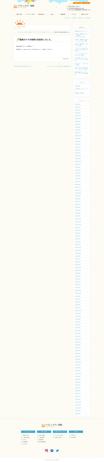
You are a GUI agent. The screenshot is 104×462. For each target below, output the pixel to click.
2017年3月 (77, 330)
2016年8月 (77, 344)
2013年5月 (77, 390)
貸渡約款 (41, 439)
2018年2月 (77, 304)
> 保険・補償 (67, 17)
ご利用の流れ (41, 14)
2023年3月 (77, 181)
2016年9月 (77, 342)
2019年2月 (77, 284)
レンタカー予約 (30, 14)
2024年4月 (77, 144)
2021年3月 (77, 241)
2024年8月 (77, 138)
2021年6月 (77, 233)
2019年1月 (77, 287)
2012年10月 (78, 408)
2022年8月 (77, 198)
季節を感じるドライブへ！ (81, 31)
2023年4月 (77, 178)
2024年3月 (77, 147)
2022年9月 (77, 195)
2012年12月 (78, 402)
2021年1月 (77, 244)
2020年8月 (77, 256)
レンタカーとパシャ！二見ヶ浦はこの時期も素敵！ (58, 66)
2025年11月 (78, 118)
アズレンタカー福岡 (25, 6)
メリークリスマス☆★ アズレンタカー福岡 (81, 54)
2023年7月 (77, 170)
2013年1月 (77, 399)
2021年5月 (77, 236)
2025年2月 (77, 130)
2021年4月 (77, 238)
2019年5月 (77, 279)
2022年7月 (77, 201)
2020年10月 (78, 253)
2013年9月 (77, 385)
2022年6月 (77, 204)
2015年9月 (77, 365)
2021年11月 (78, 221)
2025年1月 (77, 132)
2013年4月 (77, 393)
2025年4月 (77, 124)
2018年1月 (77, 307)
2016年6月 (77, 350)
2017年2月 (77, 333)
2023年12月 (78, 155)
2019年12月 (78, 267)
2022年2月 (77, 216)
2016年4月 (77, 353)
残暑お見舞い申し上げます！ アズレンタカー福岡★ (81, 73)
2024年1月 (77, 153)
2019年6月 (77, 276)
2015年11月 (78, 362)
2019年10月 (78, 270)
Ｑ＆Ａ (24, 439)
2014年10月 (78, 373)
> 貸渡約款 (80, 17)
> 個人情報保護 (86, 17)
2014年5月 (77, 379)
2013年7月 (77, 387)
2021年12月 (78, 218)
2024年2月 (77, 150)
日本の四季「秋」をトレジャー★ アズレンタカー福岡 (81, 59)
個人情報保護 (42, 441)
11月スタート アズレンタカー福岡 (81, 64)
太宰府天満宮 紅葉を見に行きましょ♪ (24, 66)
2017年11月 (78, 313)
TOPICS (73, 435)
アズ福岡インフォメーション (81, 89)
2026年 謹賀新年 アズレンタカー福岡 (82, 44)
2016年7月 (77, 347)
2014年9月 (77, 376)
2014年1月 (77, 382)
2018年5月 (77, 301)
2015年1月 (77, 370)
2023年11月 (78, 158)
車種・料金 (19, 14)
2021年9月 (77, 227)
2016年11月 (78, 339)
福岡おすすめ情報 (79, 93)
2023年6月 (77, 173)
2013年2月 (77, 396)
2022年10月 (78, 193)
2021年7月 (77, 230)
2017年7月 (77, 322)
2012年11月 (78, 405)
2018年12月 (78, 290)
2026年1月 (77, 112)
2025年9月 (77, 121)
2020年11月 (78, 250)
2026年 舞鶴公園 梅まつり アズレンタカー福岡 (82, 40)
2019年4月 (77, 281)
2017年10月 (78, 316)
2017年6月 (77, 324)
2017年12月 (78, 310)
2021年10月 (78, 224)
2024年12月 (78, 135)
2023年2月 (77, 184)
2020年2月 (77, 261)
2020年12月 (78, 247)
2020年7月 (77, 259)
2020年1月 (77, 264)
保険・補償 (42, 435)
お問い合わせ (84, 14)
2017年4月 (77, 327)
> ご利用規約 (74, 17)
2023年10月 (78, 161)
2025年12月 (78, 115)
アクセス (73, 14)
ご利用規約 (42, 437)
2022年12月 (78, 190)
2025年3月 (77, 127)
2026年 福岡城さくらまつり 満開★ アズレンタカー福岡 (82, 35)
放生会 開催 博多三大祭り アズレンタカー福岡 (81, 68)
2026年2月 (77, 110)
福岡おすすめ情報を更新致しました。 (36, 40)
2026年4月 (77, 107)
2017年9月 (77, 319)
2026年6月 (77, 104)
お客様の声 (77, 86)
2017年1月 (77, 336)
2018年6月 (77, 299)
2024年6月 (77, 141)
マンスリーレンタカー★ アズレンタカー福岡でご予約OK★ (81, 49)
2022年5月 (77, 207)
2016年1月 (77, 359)
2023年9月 (77, 164)
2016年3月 (77, 356)
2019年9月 (77, 273)
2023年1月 (77, 187)
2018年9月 (77, 296)
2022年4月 (77, 210)
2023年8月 (77, 167)
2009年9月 (77, 413)
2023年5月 (77, 175)
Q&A (52, 14)
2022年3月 (77, 213)
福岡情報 (63, 14)
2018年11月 (78, 293)
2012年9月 (77, 410)
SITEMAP (73, 437)
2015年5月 (77, 367)
